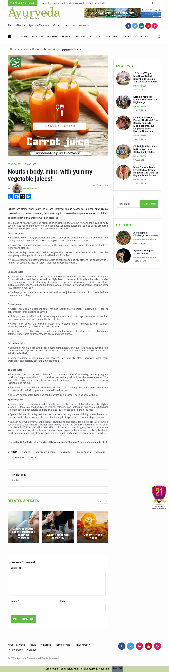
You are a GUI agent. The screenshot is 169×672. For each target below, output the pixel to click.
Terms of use (63, 644)
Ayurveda (84, 25)
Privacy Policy (82, 644)
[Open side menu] (9, 36)
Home (24, 36)
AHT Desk (141, 86)
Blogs (98, 36)
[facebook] (128, 26)
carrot (26, 452)
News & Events (66, 39)
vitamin (100, 452)
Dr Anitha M (30, 188)
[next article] (152, 3)
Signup (144, 36)
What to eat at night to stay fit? (58, 536)
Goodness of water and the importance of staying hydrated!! (23, 533)
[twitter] (135, 26)
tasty (32, 457)
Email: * (64, 601)
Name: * (15, 601)
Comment (16, 568)
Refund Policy (15, 649)
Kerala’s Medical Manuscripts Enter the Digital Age (145, 99)
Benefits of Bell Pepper (93, 536)
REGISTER (117, 668)
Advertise (70, 25)
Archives (127, 36)
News (33, 644)
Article (36, 36)
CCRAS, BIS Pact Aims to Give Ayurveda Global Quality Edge (145, 149)
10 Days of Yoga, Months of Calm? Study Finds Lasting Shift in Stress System (145, 77)
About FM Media (16, 25)
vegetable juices (45, 452)
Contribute (81, 36)
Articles (24, 49)
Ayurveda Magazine (39, 25)
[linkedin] (141, 26)
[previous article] (158, 3)
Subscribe (112, 36)
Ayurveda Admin (145, 239)
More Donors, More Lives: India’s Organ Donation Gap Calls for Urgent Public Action (145, 171)
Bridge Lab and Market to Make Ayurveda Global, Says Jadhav (74, 3)
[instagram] (155, 26)
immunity (65, 452)
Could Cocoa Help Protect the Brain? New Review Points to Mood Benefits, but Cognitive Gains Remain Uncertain (145, 124)
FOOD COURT (14, 164)
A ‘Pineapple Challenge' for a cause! (145, 234)
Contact (57, 25)
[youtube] (148, 26)
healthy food (83, 452)
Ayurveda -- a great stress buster (143, 252)
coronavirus (16, 457)
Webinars (52, 36)
